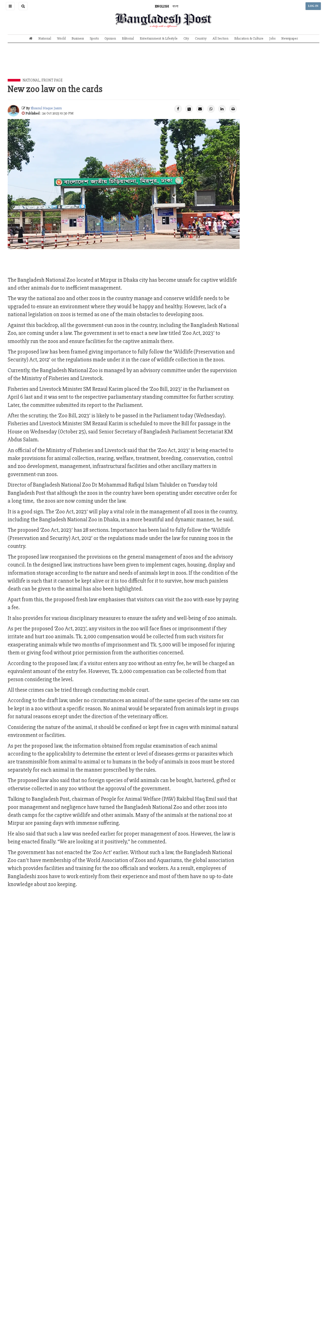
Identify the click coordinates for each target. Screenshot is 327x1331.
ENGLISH (162, 6)
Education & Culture (248, 38)
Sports (94, 38)
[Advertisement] (163, 64)
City (186, 38)
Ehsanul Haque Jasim (46, 108)
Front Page (52, 80)
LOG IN (313, 6)
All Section (220, 38)
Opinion (110, 38)
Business (78, 38)
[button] (10, 6)
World (61, 38)
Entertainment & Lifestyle (159, 38)
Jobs (272, 38)
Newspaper (289, 38)
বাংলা (175, 6)
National (44, 38)
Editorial (128, 38)
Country (201, 38)
